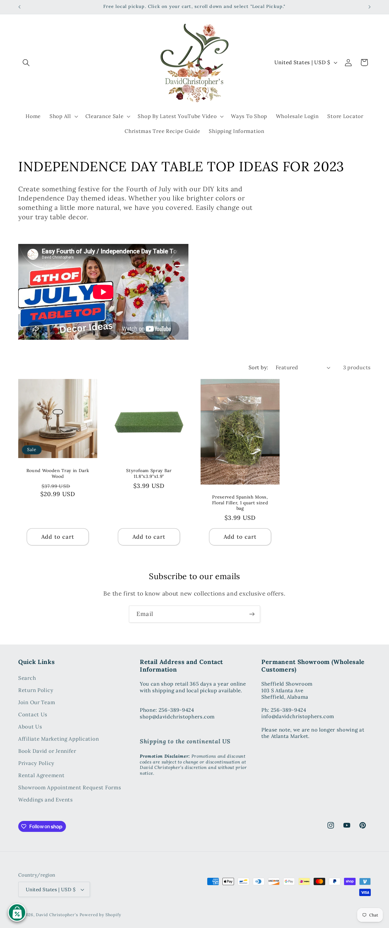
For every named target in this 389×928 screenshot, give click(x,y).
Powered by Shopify (100, 914)
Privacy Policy (36, 763)
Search (27, 678)
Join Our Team (36, 702)
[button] (26, 62)
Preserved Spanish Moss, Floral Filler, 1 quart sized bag (240, 502)
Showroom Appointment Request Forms (69, 787)
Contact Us (32, 714)
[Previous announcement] (19, 7)
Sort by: (258, 367)
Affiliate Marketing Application (58, 739)
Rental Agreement (41, 775)
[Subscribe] (252, 614)
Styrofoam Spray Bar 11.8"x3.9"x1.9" (149, 473)
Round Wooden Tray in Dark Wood (57, 473)
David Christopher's (57, 914)
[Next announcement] (369, 7)
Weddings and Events (45, 800)
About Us (30, 727)
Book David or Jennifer (47, 751)
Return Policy (35, 690)
